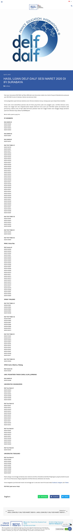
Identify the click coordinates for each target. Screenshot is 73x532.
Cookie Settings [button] (59, 529)
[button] (2, 2)
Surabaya (7, 86)
